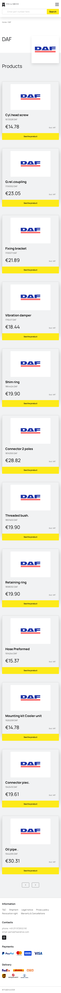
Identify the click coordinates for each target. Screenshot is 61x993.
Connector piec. (17, 782)
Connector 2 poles (19, 449)
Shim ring (12, 382)
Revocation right (10, 913)
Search (52, 11)
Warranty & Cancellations (33, 913)
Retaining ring (16, 582)
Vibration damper (18, 315)
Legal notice (27, 909)
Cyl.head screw (16, 115)
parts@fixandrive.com (18, 931)
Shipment (13, 909)
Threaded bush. (17, 515)
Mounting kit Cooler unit (23, 716)
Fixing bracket (16, 248)
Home (4, 22)
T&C (4, 909)
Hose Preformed (17, 649)
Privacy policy (42, 909)
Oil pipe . (11, 849)
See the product (30, 136)
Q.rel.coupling (16, 182)
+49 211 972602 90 (18, 928)
